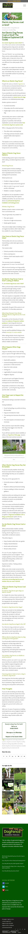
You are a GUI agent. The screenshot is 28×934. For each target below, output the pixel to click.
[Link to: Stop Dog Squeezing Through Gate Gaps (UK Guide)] (20, 797)
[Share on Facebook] (3, 756)
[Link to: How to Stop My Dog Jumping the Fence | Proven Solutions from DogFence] (20, 785)
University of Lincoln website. (14, 332)
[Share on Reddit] (21, 756)
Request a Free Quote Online (14, 736)
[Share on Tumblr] (15, 756)
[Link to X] (18, 929)
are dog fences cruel (10, 739)
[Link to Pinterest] (20, 929)
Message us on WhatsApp (14, 732)
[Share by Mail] (24, 756)
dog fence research (11, 741)
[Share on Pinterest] (9, 756)
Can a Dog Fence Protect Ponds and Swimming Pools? (13, 860)
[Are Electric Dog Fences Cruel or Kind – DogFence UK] (12, 16)
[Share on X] (6, 756)
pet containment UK (14, 748)
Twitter (6, 886)
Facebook (7, 883)
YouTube (6, 890)
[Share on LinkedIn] (12, 756)
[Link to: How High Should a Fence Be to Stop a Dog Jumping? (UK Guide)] (8, 773)
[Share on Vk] (18, 756)
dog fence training (6, 743)
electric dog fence (6, 746)
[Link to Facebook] (15, 929)
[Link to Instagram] (22, 929)
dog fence (21, 84)
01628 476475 (17, 1)
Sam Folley (13, 30)
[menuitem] (24, 5)
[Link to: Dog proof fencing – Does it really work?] (8, 797)
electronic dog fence (16, 746)
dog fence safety (21, 741)
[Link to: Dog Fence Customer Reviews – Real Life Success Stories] (8, 808)
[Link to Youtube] (25, 929)
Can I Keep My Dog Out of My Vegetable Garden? (12, 863)
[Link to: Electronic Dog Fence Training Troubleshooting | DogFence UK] (20, 773)
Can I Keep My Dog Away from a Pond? (10, 871)
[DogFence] (11, 5)
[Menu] (24, 5)
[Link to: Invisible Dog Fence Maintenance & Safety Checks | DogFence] (20, 808)
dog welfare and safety (17, 743)
